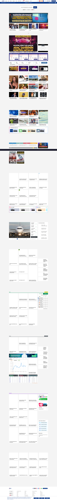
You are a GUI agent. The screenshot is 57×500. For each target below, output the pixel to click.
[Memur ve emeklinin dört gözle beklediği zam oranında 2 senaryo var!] (40, 374)
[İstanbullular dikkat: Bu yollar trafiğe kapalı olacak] (13, 121)
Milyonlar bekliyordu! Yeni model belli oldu (45, 378)
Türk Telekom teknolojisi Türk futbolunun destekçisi (13, 491)
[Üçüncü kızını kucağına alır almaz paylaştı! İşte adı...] (23, 429)
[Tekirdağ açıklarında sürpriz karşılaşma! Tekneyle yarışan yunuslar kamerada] (43, 117)
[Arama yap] (45, 1)
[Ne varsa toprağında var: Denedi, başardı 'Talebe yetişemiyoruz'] (43, 471)
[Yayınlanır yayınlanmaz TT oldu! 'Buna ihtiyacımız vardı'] (13, 208)
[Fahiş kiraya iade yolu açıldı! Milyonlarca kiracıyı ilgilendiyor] (32, 376)
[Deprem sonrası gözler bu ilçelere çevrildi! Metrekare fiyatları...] (33, 200)
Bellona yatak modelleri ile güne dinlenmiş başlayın (13, 475)
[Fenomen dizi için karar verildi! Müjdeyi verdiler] (43, 212)
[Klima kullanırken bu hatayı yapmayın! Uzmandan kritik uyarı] (23, 121)
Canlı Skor (46, 308)
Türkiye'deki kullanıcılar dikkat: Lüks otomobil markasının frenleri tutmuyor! (44, 365)
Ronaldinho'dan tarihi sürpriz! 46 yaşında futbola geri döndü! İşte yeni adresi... (11, 2)
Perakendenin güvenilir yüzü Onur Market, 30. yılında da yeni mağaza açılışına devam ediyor (33, 475)
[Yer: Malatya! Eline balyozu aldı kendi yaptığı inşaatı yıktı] (32, 355)
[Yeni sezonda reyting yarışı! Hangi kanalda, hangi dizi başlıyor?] (13, 437)
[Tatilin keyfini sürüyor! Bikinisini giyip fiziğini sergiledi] (32, 421)
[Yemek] (39, 1)
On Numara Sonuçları (43, 446)
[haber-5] (44, 173)
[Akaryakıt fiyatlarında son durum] (23, 487)
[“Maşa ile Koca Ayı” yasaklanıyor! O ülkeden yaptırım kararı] (23, 86)
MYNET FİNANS (13, 64)
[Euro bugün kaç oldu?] (23, 284)
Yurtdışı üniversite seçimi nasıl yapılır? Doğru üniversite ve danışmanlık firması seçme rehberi (13, 484)
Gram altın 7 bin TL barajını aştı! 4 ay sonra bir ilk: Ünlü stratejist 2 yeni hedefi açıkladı (45, 370)
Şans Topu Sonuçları (43, 444)
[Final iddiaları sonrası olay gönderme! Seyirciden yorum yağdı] (23, 437)
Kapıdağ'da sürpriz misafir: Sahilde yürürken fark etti (45, 276)
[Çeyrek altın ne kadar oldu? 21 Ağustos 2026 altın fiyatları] (23, 191)
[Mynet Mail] (55, 3)
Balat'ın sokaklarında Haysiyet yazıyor (43, 483)
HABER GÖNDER (51, 2)
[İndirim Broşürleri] (43, 1)
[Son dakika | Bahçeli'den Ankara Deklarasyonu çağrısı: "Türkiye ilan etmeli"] (33, 51)
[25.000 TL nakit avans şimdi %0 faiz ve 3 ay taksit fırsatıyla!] (17, 51)
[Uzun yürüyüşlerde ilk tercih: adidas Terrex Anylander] (23, 216)
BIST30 (17, 374)
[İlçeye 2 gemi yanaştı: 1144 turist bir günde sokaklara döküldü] (40, 281)
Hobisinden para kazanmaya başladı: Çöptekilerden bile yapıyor (32, 484)
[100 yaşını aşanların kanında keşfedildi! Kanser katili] (33, 208)
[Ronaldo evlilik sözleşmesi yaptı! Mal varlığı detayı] (32, 446)
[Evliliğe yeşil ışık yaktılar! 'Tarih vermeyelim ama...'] (33, 112)
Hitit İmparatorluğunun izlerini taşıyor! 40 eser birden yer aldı (45, 291)
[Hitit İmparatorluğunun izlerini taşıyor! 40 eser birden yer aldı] (40, 290)
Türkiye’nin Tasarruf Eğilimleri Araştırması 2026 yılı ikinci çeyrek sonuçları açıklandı (23, 475)
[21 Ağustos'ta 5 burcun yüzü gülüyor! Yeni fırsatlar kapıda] (13, 112)
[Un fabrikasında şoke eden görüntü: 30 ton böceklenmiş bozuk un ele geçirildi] (14, 51)
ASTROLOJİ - (35, 67)
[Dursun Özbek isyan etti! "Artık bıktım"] (31, 51)
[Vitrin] (38, 1)
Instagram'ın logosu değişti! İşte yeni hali (33, 491)
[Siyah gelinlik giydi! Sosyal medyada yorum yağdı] (23, 446)
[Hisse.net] (13, 68)
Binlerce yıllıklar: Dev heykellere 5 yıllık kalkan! (45, 295)
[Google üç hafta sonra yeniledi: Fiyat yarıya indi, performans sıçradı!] (43, 487)
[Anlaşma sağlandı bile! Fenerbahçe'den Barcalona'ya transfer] (28, 51)
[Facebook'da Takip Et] (39, 413)
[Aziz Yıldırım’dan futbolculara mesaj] (23, 320)
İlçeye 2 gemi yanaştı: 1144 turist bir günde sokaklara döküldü (45, 281)
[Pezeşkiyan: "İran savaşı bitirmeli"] (21, 51)
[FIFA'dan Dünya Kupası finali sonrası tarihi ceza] (32, 320)
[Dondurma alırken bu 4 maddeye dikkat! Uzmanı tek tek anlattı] (32, 276)
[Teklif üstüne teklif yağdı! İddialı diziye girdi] (13, 82)
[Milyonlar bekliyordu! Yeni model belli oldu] (40, 378)
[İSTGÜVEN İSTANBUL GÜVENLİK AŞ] (23, 78)
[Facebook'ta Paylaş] (42, 452)
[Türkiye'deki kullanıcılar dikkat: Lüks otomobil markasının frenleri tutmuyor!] (40, 365)
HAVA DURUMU (26, 2)
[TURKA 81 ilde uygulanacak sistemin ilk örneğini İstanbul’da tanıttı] (13, 51)
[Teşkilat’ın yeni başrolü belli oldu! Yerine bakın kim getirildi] (32, 288)
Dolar (19, 374)
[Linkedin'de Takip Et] (43, 413)
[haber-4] (36, 173)
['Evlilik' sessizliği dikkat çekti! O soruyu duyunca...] (13, 429)
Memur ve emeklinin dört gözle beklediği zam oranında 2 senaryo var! (45, 374)
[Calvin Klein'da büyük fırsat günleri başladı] (23, 200)
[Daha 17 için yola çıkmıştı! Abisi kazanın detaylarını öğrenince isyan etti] (32, 433)
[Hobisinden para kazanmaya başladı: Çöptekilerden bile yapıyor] (33, 479)
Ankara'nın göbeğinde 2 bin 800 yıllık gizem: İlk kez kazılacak (45, 285)
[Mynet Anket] (42, 1)
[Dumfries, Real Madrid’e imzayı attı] (13, 336)
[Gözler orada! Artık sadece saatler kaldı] (13, 360)
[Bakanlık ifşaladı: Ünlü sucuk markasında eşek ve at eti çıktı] (25, 51)
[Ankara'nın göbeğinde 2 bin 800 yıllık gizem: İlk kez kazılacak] (40, 286)
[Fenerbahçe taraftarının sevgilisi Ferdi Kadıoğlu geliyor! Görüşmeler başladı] (23, 328)
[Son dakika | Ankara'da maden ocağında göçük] (12, 51)
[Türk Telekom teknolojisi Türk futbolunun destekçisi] (13, 487)
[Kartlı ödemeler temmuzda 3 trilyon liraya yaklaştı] (23, 479)
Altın (26, 374)
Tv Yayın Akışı (40, 423)
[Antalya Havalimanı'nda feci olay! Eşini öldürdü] (13, 284)
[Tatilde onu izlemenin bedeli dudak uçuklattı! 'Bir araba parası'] (27, 51)
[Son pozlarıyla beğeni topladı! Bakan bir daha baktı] (13, 196)
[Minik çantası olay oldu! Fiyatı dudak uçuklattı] (13, 417)
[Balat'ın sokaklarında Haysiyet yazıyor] (43, 479)
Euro (23, 374)
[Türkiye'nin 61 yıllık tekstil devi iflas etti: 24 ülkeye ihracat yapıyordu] (32, 364)
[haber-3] (28, 173)
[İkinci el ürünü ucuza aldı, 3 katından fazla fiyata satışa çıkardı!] (16, 51)
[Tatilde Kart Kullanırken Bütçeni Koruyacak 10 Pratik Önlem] (43, 78)
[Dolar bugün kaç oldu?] (23, 292)
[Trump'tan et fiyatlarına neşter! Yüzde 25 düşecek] (24, 51)
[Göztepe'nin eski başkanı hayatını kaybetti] (32, 332)
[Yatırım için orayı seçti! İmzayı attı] (13, 272)
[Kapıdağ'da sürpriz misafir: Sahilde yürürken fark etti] (40, 277)
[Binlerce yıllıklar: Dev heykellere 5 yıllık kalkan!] (40, 295)
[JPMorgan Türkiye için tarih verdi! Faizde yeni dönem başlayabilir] (20, 51)
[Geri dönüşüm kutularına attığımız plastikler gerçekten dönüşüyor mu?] (23, 208)
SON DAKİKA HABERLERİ (3, 2)
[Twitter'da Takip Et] (40, 413)
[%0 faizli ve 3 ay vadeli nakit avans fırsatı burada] (43, 86)
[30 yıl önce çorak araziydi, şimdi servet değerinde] (33, 216)
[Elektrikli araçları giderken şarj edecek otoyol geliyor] (33, 86)
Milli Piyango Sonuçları (44, 438)
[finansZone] (43, 145)
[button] (44, 1)
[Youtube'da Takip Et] (45, 413)
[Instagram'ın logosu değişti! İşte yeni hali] (33, 487)
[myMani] (23, 1)
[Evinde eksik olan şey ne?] (23, 112)
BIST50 (13, 374)
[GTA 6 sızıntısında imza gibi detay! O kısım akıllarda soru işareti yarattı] (33, 121)
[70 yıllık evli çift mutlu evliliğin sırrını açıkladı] (43, 200)
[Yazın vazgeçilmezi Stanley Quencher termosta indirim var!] (23, 276)
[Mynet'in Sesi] (23, 68)
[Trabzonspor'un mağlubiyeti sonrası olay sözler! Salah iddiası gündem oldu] (34, 51)
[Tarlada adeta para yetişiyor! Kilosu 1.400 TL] (13, 292)
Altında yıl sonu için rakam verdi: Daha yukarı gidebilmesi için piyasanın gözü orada (45, 383)
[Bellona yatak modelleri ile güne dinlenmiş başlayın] (13, 471)
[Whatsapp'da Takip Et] (46, 413)
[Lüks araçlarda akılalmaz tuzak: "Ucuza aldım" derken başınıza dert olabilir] (19, 51)
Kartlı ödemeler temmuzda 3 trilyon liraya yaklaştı (23, 483)
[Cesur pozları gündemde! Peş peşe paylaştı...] (13, 450)
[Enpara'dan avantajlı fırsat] (23, 51)
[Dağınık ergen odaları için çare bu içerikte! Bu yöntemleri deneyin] (43, 191)
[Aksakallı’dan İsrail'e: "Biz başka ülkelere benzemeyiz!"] (13, 216)
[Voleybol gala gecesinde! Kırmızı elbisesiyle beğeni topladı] (23, 454)
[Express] (41, 1)
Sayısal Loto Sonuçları (44, 440)
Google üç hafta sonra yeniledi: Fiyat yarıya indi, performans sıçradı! (43, 492)
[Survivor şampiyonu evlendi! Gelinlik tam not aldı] (23, 412)
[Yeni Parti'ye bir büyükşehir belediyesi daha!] (32, 268)
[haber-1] (12, 173)
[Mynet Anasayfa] (3, 1)
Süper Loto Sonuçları (43, 442)
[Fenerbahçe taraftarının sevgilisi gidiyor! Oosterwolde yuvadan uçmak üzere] (10, 51)
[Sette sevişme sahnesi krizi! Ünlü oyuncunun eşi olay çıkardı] (32, 454)
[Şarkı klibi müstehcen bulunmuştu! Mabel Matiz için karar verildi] (32, 51)
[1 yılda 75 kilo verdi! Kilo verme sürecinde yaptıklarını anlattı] (26, 51)
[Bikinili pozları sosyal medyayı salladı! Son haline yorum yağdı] (32, 412)
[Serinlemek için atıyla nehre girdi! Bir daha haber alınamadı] (33, 78)
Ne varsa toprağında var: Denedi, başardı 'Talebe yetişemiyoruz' (43, 475)
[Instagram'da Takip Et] (42, 413)
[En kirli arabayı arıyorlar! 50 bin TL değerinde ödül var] (33, 191)
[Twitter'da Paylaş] (44, 452)
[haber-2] (20, 173)
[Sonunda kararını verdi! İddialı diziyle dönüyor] (23, 421)
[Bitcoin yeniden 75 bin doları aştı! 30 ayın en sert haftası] (32, 385)
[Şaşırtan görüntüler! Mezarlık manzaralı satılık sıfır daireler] (30, 51)
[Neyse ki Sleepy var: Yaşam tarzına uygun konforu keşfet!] (22, 51)
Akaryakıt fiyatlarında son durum (23, 491)
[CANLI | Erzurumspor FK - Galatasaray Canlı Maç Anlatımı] (32, 311)
